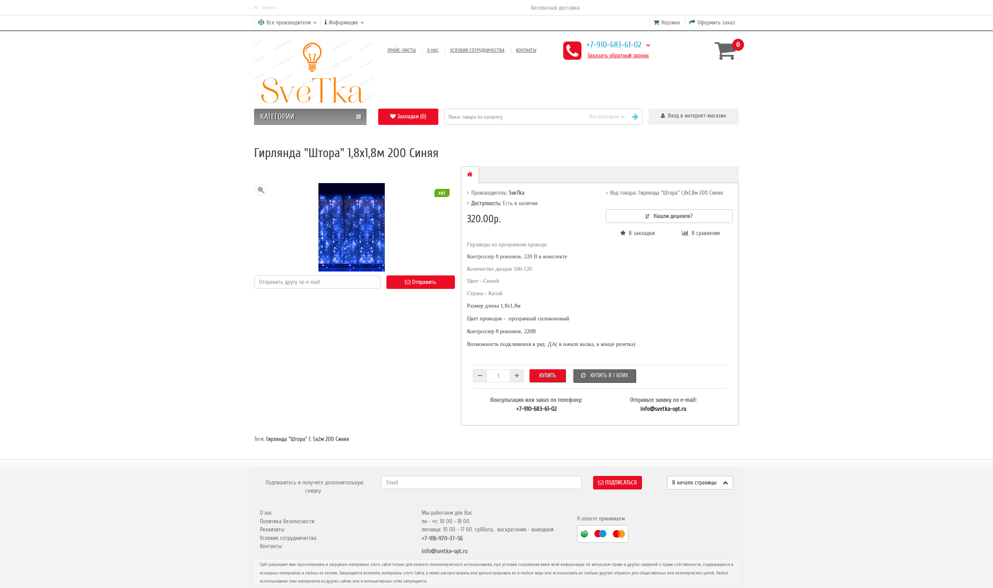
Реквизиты (272, 529)
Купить (547, 375)
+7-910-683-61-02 (613, 45)
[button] (694, 117)
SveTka (516, 192)
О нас (433, 50)
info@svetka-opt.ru (663, 409)
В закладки (640, 233)
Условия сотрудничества (477, 50)
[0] (723, 50)
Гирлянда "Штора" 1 (288, 439)
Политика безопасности (287, 521)
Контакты (526, 50)
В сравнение (704, 233)
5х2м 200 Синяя (331, 439)
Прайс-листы (402, 50)
